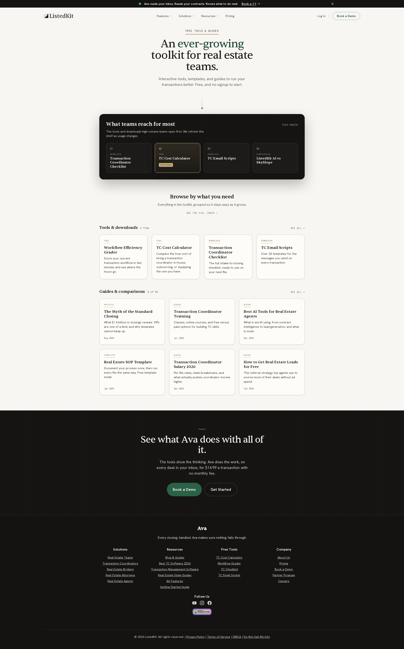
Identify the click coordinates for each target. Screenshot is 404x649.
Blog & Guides (174, 557)
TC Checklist (229, 569)
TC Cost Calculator (229, 557)
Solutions (185, 16)
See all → (298, 228)
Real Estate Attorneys (120, 575)
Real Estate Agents (120, 581)
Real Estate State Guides (174, 575)
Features (163, 16)
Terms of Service (218, 637)
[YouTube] (194, 603)
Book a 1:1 (249, 4)
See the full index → (202, 213)
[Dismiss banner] (332, 3)
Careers (283, 581)
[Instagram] (202, 603)
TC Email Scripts (229, 575)
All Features (174, 581)
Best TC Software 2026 (175, 563)
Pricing (230, 16)
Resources (208, 16)
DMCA (237, 637)
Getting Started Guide (174, 587)
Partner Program (284, 575)
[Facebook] (209, 603)
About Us (284, 557)
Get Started (221, 489)
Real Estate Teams (120, 557)
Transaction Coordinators (120, 563)
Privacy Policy (195, 637)
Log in (322, 16)
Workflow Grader (229, 563)
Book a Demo (346, 16)
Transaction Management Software (175, 569)
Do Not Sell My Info (257, 637)
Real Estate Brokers (120, 569)
